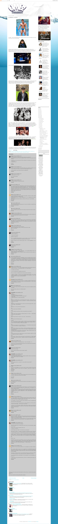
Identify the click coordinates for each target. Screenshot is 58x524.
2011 (40, 115)
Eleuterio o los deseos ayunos (13, 513)
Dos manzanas (11, 495)
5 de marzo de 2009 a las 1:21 (17, 396)
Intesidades (26, 151)
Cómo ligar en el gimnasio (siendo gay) (17, 504)
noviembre (41, 119)
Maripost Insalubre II (44, 81)
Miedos (16, 152)
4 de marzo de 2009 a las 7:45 (17, 194)
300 (42, 76)
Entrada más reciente (12, 478)
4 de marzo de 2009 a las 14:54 (17, 365)
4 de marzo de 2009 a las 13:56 (16, 347)
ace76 (12, 340)
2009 (40, 117)
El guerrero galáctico (12, 508)
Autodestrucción (13, 151)
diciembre (41, 118)
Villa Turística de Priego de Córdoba (17, 483)
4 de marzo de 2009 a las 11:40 (16, 256)
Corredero (12, 249)
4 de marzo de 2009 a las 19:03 (17, 380)
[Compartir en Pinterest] (16, 150)
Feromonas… (41, 142)
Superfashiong (24, 152)
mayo (40, 125)
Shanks (12, 225)
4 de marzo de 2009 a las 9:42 (17, 225)
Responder (12, 164)
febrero (41, 145)
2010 (40, 116)
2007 (40, 149)
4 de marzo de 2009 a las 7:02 (16, 184)
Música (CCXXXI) (15, 509)
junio (40, 124)
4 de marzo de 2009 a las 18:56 (17, 373)
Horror (23, 151)
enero (40, 146)
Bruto (12, 218)
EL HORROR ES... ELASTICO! (43, 143)
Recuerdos (21, 152)
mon (11, 256)
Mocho (12, 266)
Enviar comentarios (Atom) (15, 479)
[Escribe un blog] (14, 150)
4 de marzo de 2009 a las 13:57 (19, 360)
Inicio (23, 478)
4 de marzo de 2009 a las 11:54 (17, 266)
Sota (11, 232)
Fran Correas (13, 279)
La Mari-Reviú (32, 151)
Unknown (12, 396)
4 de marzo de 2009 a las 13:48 (19, 292)
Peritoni (12, 373)
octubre (41, 120)
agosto (41, 122)
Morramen (18, 152)
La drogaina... (44, 87)
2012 (40, 114)
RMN (11, 285)
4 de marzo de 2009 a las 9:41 (16, 218)
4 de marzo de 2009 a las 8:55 (16, 208)
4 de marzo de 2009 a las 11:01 (18, 249)
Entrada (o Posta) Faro (45, 48)
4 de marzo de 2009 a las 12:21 (19, 279)
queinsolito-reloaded (12, 498)
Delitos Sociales (21, 151)
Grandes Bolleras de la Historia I (44, 136)
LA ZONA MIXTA (11, 501)
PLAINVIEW (29, 521)
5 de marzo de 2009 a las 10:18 (17, 410)
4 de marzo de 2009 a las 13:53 (17, 340)
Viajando (28, 152)
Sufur (12, 380)
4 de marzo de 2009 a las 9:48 (16, 244)
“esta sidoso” (10, 499)
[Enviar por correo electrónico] (13, 150)
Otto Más (12, 292)
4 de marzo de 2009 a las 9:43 (16, 232)
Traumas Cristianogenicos (45, 65)
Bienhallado (16, 151)
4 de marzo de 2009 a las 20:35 (17, 385)
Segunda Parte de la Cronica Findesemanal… (43, 137)
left (11, 184)
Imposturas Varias (42, 141)
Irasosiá (29, 151)
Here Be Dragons (11, 487)
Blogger (37, 521)
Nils (11, 208)
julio (40, 123)
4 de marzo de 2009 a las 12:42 (16, 285)
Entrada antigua (33, 478)
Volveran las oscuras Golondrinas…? (44, 144)
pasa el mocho (11, 482)
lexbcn (12, 194)
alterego (12, 385)
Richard (12, 365)
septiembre (41, 121)
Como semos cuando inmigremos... (44, 135)
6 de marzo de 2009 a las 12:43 (19, 422)
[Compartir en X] (15, 150)
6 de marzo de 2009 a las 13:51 (18, 445)
